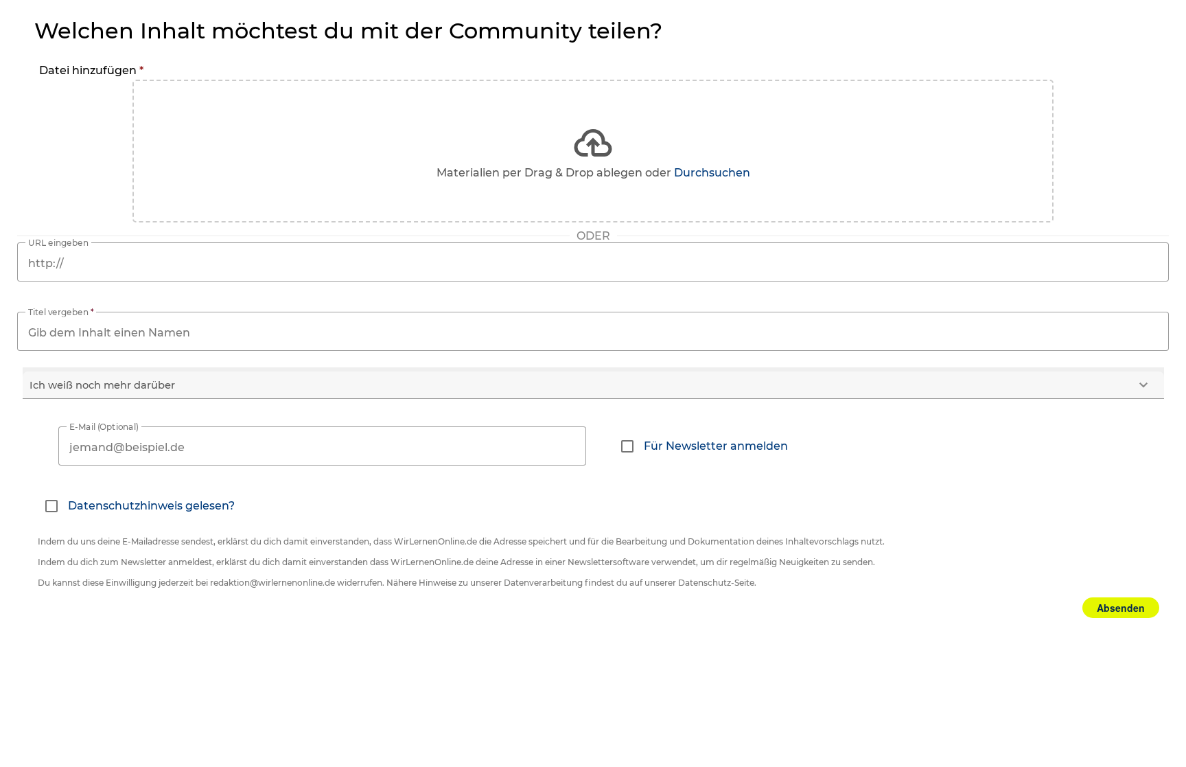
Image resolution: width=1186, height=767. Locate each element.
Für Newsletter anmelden (716, 446)
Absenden (1121, 608)
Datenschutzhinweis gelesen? (151, 505)
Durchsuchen (712, 172)
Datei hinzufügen (91, 70)
